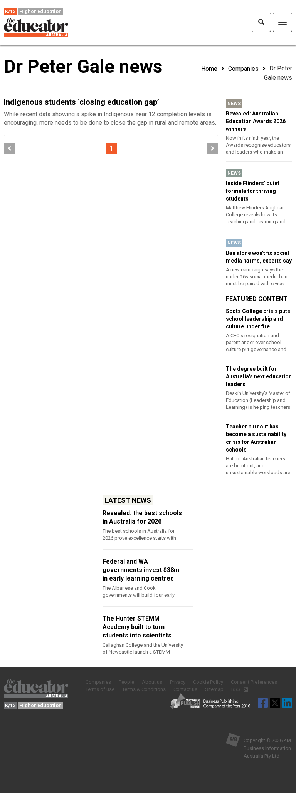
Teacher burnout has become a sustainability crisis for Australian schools (256, 438)
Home (209, 68)
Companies (243, 68)
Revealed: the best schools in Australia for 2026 (142, 517)
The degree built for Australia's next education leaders (259, 376)
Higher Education (40, 11)
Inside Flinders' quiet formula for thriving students (252, 191)
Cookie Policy (208, 682)
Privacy (177, 682)
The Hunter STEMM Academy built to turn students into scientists (137, 627)
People (126, 682)
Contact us (185, 689)
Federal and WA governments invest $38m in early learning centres (141, 570)
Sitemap (214, 689)
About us (152, 682)
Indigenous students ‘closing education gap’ (81, 102)
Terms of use (100, 689)
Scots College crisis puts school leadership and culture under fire (258, 319)
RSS (236, 689)
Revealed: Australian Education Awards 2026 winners (256, 121)
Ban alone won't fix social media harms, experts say (259, 257)
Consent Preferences (254, 682)
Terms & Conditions (144, 689)
